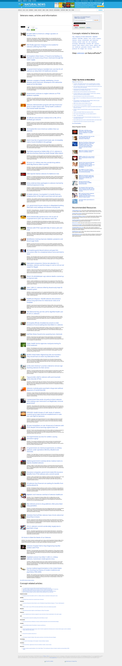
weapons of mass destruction (83, 36)
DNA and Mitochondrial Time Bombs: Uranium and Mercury (34, 625)
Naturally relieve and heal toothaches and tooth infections (84, 91)
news (90, 38)
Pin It (36, 28)
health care (77, 47)
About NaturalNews (71, 0)
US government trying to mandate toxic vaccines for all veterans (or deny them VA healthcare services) (45, 70)
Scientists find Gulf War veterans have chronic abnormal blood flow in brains (45, 516)
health (94, 47)
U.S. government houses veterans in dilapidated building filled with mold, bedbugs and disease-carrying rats (45, 206)
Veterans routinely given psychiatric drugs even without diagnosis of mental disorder (45, 389)
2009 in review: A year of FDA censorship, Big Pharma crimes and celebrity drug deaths (39, 606)
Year (82, 81)
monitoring (94, 42)
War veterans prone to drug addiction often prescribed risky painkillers (44, 505)
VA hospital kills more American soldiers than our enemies (43, 130)
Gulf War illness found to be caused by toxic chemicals (44, 334)
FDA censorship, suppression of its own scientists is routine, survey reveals (37, 644)
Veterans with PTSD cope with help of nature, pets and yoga (44, 229)
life (78, 48)
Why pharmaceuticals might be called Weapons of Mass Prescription (36, 610)
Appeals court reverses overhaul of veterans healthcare (45, 494)
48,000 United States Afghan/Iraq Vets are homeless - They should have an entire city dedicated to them (44, 355)
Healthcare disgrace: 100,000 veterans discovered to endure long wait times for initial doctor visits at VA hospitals (44, 300)
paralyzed (74, 48)
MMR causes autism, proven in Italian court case (82, 103)
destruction (95, 40)
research (97, 43)
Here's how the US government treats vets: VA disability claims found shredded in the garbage (45, 141)
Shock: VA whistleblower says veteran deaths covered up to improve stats (45, 277)
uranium (79, 42)
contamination (85, 40)
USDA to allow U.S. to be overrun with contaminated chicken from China (87, 157)
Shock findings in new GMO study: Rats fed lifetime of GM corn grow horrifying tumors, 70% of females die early (86, 101)
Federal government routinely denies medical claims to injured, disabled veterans (45, 462)
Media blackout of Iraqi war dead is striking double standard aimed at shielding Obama (39, 591)
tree (87, 42)
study (83, 42)
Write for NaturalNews (84, 0)
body (78, 45)
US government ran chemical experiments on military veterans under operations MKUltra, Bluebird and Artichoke (44, 450)
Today (73, 81)
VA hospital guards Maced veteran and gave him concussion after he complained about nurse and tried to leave (45, 252)
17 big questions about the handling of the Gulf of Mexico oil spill (35, 617)
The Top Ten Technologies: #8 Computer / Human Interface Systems (36, 640)
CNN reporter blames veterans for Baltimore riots (43, 174)
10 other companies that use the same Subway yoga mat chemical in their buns (86, 137)
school (87, 45)
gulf (91, 40)
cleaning (74, 42)
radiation (85, 38)
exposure (74, 40)
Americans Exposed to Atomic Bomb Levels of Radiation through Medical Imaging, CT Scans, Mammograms (43, 603)
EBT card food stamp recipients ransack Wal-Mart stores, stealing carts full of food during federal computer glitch (86, 195)
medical (83, 45)
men (86, 48)
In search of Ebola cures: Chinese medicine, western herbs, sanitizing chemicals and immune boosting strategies (86, 94)
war (89, 42)
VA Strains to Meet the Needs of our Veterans (36, 537)
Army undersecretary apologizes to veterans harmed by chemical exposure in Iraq (45, 184)
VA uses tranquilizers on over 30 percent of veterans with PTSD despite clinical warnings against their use (45, 426)
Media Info (91, 0)
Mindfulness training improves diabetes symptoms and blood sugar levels (45, 240)
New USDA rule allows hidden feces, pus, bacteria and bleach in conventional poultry (86, 170)
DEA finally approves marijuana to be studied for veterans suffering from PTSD (42, 46)
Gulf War (80, 38)
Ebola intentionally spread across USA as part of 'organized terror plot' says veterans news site (42, 217)
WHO (97, 47)
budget (82, 48)
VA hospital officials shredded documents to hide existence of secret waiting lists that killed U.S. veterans (45, 324)
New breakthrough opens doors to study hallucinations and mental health (87, 119)
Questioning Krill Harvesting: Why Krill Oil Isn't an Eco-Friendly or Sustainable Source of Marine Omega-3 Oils (85, 90)
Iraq (73, 36)
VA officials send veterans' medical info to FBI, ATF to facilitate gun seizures (44, 119)
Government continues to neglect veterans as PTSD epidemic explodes (43, 94)
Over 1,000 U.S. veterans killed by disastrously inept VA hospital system (44, 288)
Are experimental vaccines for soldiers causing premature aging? (42, 437)
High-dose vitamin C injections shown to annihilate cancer (86, 151)
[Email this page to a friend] (33, 30)
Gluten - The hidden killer (78, 115)
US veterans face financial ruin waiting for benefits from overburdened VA (45, 484)
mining (79, 40)
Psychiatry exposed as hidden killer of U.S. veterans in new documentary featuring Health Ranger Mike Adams (45, 152)
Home (65, 0)
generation (84, 47)
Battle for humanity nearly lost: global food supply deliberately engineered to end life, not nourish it (86, 177)
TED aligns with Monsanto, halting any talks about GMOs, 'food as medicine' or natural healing (86, 132)
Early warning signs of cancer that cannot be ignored (83, 96)
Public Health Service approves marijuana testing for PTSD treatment (44, 344)
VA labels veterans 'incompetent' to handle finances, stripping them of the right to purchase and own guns (44, 195)
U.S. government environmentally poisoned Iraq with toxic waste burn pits (37, 588)
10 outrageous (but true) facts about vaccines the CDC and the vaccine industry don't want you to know (86, 189)
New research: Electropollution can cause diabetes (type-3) (84, 113)
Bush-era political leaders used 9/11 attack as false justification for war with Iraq (38, 592)
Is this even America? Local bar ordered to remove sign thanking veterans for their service (45, 367)
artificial (96, 45)
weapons (98, 38)
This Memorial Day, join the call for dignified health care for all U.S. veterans (45, 313)
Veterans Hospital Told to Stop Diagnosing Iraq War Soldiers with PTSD (43, 547)
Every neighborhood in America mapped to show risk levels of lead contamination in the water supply (42, 614)
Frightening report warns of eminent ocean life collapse (84, 121)
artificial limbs (82, 43)
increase (90, 48)
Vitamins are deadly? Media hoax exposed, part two (83, 112)
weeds (94, 38)
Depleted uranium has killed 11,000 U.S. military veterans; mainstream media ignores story (42, 558)
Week (76, 81)
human (91, 45)
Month (79, 81)
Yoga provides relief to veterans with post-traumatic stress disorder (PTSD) (44, 378)
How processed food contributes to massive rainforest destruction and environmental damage (41, 621)
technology (75, 43)
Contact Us (77, 0)
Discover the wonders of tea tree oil (29, 633)
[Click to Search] (100, 10)
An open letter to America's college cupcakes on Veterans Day (42, 34)
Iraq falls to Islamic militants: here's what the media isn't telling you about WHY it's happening (40, 589)
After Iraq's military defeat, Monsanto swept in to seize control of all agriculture (37, 590)
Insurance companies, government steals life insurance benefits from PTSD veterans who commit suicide (45, 473)
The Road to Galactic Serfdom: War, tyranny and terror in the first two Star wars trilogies (39, 637)
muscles (74, 45)
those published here (53, 657)
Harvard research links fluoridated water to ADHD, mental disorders (85, 182)
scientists (88, 43)
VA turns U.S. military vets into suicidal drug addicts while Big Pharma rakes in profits (43, 163)
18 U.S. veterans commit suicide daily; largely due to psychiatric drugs (44, 527)
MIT (93, 43)
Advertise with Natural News (99, 0)
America (89, 47)
